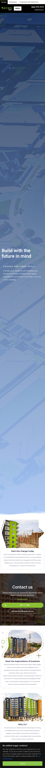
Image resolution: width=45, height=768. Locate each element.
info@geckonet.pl (39, 9)
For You (3, 2)
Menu (17, 8)
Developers (13, 2)
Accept (22, 763)
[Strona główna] (6, 8)
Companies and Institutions (28, 2)
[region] (22, 755)
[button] (22, 605)
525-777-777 (38, 7)
